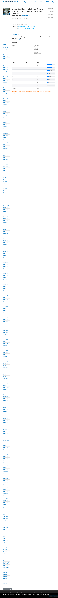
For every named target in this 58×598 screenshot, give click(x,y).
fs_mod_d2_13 (5, 332)
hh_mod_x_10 (5, 100)
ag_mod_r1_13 (5, 306)
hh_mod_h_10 (5, 65)
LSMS (14, 5)
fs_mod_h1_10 (5, 162)
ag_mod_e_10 (5, 109)
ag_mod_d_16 (5, 452)
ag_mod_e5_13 (5, 275)
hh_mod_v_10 (5, 96)
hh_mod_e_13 (5, 213)
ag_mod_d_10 (5, 107)
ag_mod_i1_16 (5, 469)
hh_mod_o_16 (5, 420)
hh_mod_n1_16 (5, 416)
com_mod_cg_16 (6, 567)
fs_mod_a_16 (5, 510)
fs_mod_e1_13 (5, 337)
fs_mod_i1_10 (5, 168)
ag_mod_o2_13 (5, 301)
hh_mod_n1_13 (5, 235)
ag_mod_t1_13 (5, 312)
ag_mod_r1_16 (5, 493)
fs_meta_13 (5, 323)
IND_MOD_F (5, 572)
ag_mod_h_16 (5, 465)
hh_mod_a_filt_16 (6, 387)
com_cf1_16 (5, 553)
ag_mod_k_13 (5, 288)
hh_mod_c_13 (5, 209)
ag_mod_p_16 (5, 489)
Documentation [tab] (25, 34)
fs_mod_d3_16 (5, 520)
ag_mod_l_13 (5, 290)
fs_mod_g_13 (5, 345)
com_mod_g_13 (5, 376)
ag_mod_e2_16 (5, 456)
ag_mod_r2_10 (5, 135)
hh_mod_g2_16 (5, 398)
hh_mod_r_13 (5, 244)
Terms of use (47, 2)
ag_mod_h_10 (5, 115)
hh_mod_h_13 (5, 222)
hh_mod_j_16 (5, 407)
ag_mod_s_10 (5, 137)
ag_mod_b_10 (5, 104)
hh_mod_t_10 (5, 93)
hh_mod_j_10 (5, 71)
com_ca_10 (5, 175)
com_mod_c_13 (5, 367)
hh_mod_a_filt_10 (6, 49)
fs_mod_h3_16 (5, 534)
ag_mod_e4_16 (5, 460)
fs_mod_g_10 (5, 161)
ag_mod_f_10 (5, 111)
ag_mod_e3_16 (5, 458)
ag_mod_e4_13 (5, 273)
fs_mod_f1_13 (5, 341)
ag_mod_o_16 (5, 484)
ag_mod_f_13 (5, 277)
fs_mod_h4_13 (5, 352)
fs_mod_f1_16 (5, 525)
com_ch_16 (5, 556)
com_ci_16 (4, 558)
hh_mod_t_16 (5, 431)
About (31, 1)
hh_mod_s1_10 (5, 89)
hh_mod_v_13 (5, 253)
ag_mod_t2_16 (5, 500)
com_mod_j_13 (5, 381)
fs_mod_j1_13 (5, 358)
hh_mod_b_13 (5, 207)
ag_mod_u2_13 (5, 317)
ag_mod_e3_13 (5, 271)
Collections (36, 1)
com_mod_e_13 (5, 370)
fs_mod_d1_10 (5, 148)
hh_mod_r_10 (5, 87)
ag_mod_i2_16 (5, 471)
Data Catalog (25, 2)
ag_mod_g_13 (5, 279)
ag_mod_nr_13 (5, 295)
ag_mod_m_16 (5, 478)
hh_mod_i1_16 (5, 403)
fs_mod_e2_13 (5, 339)
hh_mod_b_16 (5, 565)
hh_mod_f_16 (5, 394)
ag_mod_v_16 (5, 504)
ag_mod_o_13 (5, 297)
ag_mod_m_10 (5, 124)
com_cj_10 (4, 194)
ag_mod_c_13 (5, 264)
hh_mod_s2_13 (5, 247)
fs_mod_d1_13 (5, 330)
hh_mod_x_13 (5, 255)
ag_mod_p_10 (5, 129)
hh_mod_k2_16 (5, 411)
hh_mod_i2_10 (5, 69)
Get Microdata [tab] (33, 34)
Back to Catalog (7, 589)
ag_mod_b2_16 (5, 449)
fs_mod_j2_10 (5, 173)
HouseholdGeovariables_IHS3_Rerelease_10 (6, 43)
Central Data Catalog (9, 5)
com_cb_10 (5, 177)
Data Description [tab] (16, 34)
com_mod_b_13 (5, 365)
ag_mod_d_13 (5, 266)
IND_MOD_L (5, 581)
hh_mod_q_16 (5, 424)
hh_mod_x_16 (5, 438)
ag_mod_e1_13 (5, 268)
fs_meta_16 (5, 509)
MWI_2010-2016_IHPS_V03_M (21, 5)
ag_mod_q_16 (5, 491)
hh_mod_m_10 (5, 76)
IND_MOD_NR (5, 583)
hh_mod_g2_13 (5, 218)
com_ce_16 (5, 551)
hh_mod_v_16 (5, 435)
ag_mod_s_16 (5, 496)
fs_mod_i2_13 (5, 356)
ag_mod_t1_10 (5, 139)
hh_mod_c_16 (5, 389)
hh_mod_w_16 (5, 436)
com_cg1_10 (5, 186)
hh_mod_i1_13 (5, 224)
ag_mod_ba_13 (5, 260)
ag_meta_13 (5, 257)
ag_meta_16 (5, 443)
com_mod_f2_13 (5, 374)
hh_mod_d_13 (5, 211)
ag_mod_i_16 (5, 467)
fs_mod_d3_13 (5, 334)
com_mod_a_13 (5, 363)
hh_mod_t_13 (5, 249)
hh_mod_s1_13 (5, 246)
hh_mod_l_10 (5, 74)
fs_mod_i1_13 (5, 354)
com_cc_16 (5, 547)
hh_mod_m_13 (5, 233)
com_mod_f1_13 (5, 372)
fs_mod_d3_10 (5, 151)
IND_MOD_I (5, 576)
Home (4, 5)
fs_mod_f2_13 (5, 343)
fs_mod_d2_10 (5, 150)
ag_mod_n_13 (5, 293)
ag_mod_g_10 (5, 113)
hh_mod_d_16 (5, 391)
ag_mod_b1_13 (5, 258)
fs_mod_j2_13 (5, 359)
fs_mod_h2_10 (5, 164)
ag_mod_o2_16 (5, 487)
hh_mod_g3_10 (5, 63)
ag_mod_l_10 (5, 122)
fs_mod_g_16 (5, 529)
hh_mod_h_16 (5, 402)
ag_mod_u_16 (5, 502)
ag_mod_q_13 (5, 304)
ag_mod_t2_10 (5, 140)
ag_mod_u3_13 (5, 319)
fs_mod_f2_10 (5, 159)
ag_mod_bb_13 (5, 262)
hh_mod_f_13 (5, 214)
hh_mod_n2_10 (5, 80)
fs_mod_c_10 (5, 146)
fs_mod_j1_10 (5, 172)
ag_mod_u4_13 (5, 321)
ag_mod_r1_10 (5, 133)
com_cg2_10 (5, 188)
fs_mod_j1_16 (5, 538)
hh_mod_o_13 (5, 238)
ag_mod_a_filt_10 (6, 102)
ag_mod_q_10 (5, 131)
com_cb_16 (5, 545)
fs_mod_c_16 (5, 514)
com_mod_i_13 (5, 380)
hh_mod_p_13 (5, 240)
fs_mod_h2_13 (5, 348)
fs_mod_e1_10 (5, 153)
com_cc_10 (5, 179)
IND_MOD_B (5, 570)
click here (47, 594)
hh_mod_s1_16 (5, 427)
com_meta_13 (5, 361)
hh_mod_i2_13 (5, 225)
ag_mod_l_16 (5, 476)
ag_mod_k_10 (5, 120)
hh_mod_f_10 (5, 58)
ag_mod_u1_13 (5, 315)
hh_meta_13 (5, 203)
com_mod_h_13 (5, 378)
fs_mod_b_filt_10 (5, 144)
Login (53, 2)
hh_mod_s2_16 (5, 429)
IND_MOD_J (5, 578)
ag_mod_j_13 (5, 286)
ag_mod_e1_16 (5, 454)
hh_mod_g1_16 (5, 396)
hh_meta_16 (5, 385)
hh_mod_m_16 (5, 414)
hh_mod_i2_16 (5, 405)
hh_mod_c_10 (5, 52)
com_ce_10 (5, 183)
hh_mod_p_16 (5, 422)
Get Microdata (26, 15)
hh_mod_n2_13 (5, 236)
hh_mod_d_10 (5, 54)
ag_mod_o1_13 (5, 299)
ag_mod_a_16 (5, 445)
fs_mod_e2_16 (5, 523)
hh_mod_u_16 (5, 433)
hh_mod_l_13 (5, 231)
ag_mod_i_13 (5, 282)
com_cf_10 (5, 184)
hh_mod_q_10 (5, 85)
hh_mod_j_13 (5, 227)
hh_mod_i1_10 (5, 67)
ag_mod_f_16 (5, 462)
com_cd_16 (5, 549)
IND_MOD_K (5, 580)
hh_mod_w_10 (5, 98)
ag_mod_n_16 (5, 480)
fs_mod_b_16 (5, 512)
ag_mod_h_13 (5, 280)
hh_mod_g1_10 (5, 60)
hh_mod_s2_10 (5, 91)
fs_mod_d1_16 (5, 516)
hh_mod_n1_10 (5, 78)
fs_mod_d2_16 (5, 518)
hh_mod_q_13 (5, 242)
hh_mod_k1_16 (5, 409)
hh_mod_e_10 (5, 56)
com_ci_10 (4, 192)
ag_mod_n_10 (5, 126)
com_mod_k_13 (5, 383)
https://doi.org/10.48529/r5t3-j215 (23, 21)
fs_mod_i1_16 (5, 536)
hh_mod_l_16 (5, 413)
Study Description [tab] (7, 34)
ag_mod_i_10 (5, 117)
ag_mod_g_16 (5, 463)
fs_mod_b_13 (5, 326)
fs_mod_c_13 (5, 328)
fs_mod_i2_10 (5, 170)
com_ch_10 (5, 190)
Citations (42, 1)
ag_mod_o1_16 (5, 485)
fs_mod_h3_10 (5, 166)
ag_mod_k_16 (5, 474)
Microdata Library (16, 2)
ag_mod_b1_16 (5, 447)
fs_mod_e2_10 (5, 155)
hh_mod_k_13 (5, 229)
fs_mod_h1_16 (5, 531)
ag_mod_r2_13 (5, 308)
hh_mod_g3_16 (5, 400)
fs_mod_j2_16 (5, 540)
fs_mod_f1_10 (5, 157)
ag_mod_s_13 (5, 310)
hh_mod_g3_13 (5, 220)
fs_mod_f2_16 (5, 527)
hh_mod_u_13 (5, 251)
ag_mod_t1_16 (5, 498)
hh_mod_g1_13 (5, 216)
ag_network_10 (5, 142)
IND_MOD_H (5, 574)
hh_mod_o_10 (5, 82)
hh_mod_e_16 (5, 392)
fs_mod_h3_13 (5, 350)
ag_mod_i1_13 (5, 284)
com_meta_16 (5, 542)
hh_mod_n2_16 (5, 418)
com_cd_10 (5, 181)
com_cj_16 (4, 560)
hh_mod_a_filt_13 (6, 205)
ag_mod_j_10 (5, 118)
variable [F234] (29, 5)
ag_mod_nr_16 (5, 482)
